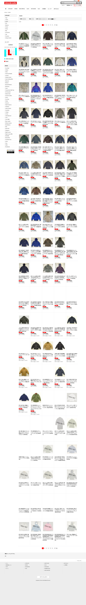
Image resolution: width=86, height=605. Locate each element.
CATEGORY (27, 563)
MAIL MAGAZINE (47, 570)
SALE (26, 568)
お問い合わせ (66, 563)
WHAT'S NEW (47, 563)
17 (54, 548)
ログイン (63, 5)
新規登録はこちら (69, 5)
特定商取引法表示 (47, 568)
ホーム (7, 563)
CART (7, 566)
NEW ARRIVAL (27, 566)
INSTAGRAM (47, 566)
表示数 (21, 18)
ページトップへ (79, 560)
